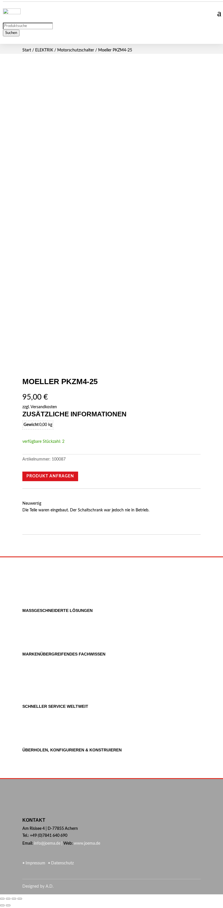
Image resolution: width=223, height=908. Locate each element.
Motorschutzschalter (75, 50)
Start (26, 50)
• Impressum (34, 863)
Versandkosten (43, 407)
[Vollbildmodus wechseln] (14, 899)
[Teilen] (8, 899)
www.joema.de (87, 843)
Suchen (11, 33)
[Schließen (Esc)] (2, 899)
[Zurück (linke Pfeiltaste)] (2, 905)
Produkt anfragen (50, 476)
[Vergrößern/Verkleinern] (19, 899)
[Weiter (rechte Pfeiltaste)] (8, 905)
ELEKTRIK (44, 50)
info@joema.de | (48, 843)
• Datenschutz (60, 863)
